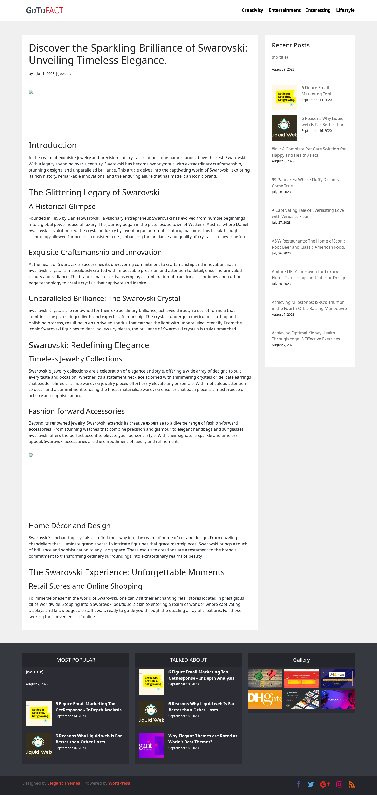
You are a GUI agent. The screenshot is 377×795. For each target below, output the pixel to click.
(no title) (280, 57)
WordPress (119, 783)
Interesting (318, 10)
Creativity (252, 10)
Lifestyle (345, 10)
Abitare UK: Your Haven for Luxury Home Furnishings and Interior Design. (310, 274)
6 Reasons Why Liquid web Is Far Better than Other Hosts (323, 122)
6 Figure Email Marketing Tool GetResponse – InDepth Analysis (325, 91)
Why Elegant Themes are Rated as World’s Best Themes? (202, 739)
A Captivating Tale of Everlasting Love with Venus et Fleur (308, 213)
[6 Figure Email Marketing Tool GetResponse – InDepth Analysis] (284, 97)
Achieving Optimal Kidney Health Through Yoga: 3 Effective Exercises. (306, 336)
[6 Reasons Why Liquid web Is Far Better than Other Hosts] (284, 128)
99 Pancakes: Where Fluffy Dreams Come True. (305, 183)
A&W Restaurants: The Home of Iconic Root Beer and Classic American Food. (309, 244)
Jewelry (65, 73)
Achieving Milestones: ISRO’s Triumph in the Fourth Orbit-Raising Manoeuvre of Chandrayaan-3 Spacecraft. (309, 305)
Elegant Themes (63, 783)
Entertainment (285, 10)
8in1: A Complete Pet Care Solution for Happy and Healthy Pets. (309, 152)
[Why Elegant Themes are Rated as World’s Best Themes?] (151, 745)
